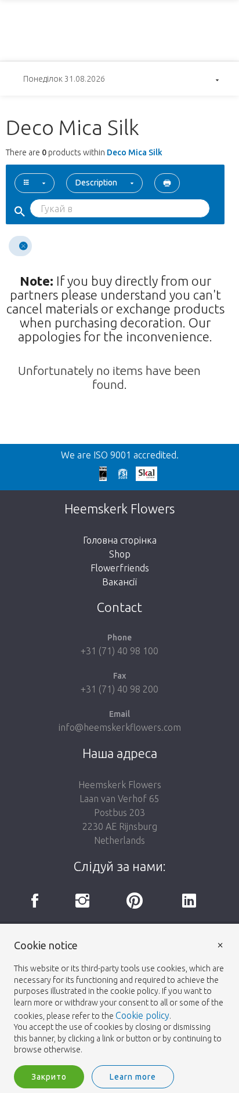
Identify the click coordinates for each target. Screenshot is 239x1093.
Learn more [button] (133, 1076)
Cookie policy (142, 1015)
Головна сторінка (120, 540)
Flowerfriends (119, 568)
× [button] (220, 944)
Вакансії (119, 582)
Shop (120, 554)
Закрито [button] (49, 1076)
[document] (119, 998)
